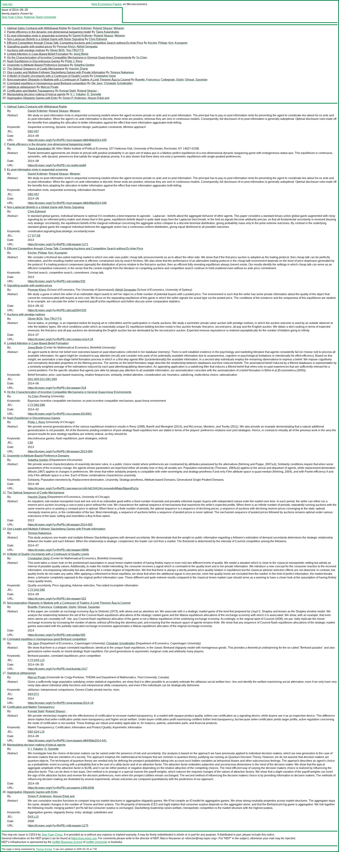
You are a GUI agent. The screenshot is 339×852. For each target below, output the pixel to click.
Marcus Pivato (49, 87)
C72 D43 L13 (36, 660)
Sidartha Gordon (84, 64)
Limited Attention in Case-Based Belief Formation (38, 53)
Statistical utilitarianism (21, 87)
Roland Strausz (102, 28)
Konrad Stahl (67, 90)
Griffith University (96, 842)
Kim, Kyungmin (178, 42)
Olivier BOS (57, 50)
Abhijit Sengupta (87, 46)
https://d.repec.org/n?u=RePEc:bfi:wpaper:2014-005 (60, 524)
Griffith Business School (67, 842)
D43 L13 (33, 816)
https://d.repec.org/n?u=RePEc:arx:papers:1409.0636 (61, 787)
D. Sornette (94, 94)
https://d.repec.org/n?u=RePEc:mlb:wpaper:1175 (58, 825)
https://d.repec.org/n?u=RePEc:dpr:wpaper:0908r (58, 549)
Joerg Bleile (80, 53)
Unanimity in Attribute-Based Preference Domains (38, 64)
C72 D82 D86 (36, 404)
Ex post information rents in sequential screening (37, 35)
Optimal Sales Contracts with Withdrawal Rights (37, 28)
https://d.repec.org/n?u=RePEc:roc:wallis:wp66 (57, 165)
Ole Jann (97, 83)
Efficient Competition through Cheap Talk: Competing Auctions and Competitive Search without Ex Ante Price (75, 42)
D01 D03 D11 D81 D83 (42, 379)
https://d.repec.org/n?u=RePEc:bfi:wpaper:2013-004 (60, 451)
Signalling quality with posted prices (29, 46)
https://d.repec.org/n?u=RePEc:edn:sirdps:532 (56, 281)
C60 (30, 442)
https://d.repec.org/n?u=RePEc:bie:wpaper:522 (57, 598)
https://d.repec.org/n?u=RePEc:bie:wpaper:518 (57, 387)
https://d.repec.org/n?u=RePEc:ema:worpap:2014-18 (60, 702)
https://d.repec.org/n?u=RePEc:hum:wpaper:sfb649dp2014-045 (67, 140)
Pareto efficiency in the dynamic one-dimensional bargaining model (49, 31)
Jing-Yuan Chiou (12, 17)
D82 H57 (33, 131)
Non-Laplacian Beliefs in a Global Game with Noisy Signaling (45, 39)
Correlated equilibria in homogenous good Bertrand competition (47, 83)
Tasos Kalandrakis (107, 31)
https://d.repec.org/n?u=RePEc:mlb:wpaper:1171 (58, 244)
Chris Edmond (98, 39)
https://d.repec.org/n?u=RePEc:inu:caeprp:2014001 (60, 413)
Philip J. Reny (73, 61)
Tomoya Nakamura (122, 72)
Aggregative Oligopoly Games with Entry (32, 97)
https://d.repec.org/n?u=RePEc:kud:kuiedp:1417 (58, 668)
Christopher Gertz (105, 75)
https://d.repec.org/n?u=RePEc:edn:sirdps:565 (56, 634)
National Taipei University (40, 17)
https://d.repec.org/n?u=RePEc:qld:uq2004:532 (57, 310)
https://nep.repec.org (84, 838)
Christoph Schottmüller (118, 83)
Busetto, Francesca (147, 79)
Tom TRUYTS (75, 50)
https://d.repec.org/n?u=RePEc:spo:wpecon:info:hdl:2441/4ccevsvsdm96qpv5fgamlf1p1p (83, 488)
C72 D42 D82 (36, 589)
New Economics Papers (106, 4)
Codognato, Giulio (172, 79)
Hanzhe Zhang (78, 68)
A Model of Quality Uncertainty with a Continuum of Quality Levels (48, 75)
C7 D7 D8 (34, 235)
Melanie (119, 28)
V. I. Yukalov (78, 94)
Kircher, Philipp (157, 42)
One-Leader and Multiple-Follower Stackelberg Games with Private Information (56, 72)
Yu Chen (141, 57)
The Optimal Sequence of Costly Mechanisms (35, 68)
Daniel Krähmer (81, 28)
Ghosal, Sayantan (196, 79)
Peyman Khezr (66, 46)
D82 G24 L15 (36, 731)
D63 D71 (33, 694)
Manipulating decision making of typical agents (36, 94)
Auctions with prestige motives (26, 50)
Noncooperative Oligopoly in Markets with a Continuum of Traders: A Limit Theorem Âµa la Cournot (68, 79)
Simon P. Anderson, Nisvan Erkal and (86, 97)
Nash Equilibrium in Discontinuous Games (33, 61)
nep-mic (7, 4)
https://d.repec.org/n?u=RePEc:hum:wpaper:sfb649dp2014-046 (67, 202)
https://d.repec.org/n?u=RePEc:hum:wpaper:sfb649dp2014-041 (67, 740)
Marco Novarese (170, 838)
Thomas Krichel (44, 849)
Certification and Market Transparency (31, 90)
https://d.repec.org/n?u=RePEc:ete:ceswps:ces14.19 (60, 339)
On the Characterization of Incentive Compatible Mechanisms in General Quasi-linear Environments (69, 57)
